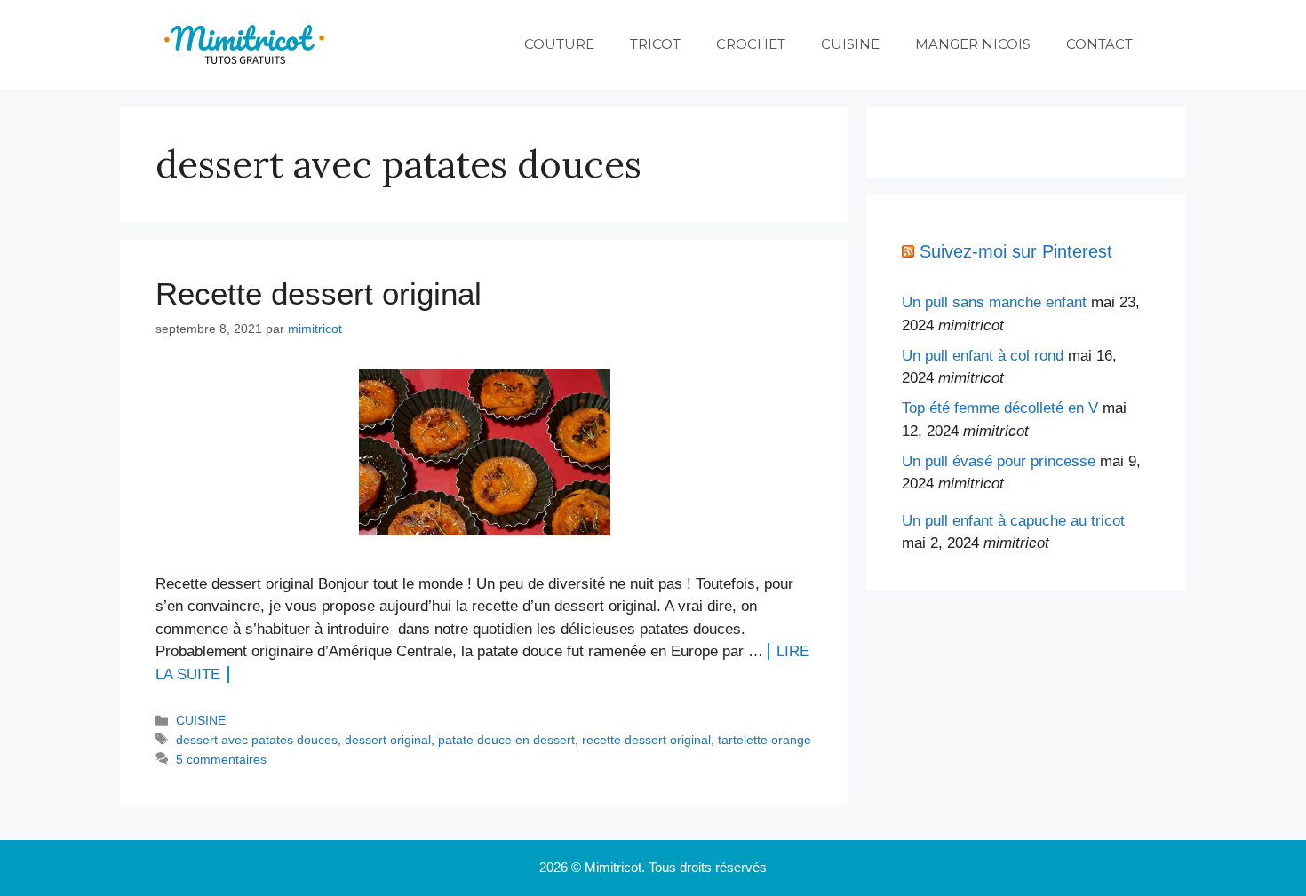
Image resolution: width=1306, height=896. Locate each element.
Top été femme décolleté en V (1000, 408)
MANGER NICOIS (973, 44)
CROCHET (750, 44)
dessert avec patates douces (257, 740)
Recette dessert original (318, 293)
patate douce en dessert (506, 740)
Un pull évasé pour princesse (998, 461)
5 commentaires (221, 759)
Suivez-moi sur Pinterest (1016, 251)
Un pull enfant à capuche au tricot (1013, 520)
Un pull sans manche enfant (994, 302)
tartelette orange (764, 740)
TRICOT (655, 44)
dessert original (388, 740)
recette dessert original (646, 740)
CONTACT (1099, 44)
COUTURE (559, 44)
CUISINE (850, 44)
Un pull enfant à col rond (982, 355)
